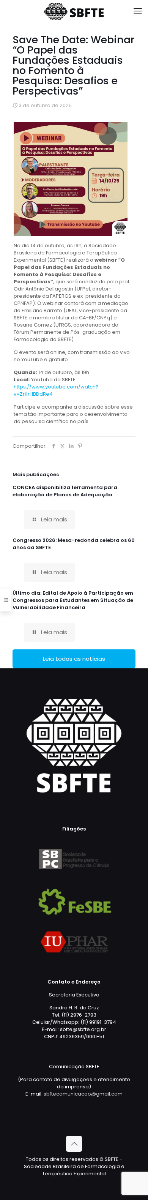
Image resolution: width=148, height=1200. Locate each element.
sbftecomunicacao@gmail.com (83, 1093)
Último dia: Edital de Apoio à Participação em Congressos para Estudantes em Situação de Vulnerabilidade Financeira (73, 600)
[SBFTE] (74, 11)
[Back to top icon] (74, 1144)
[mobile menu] (137, 11)
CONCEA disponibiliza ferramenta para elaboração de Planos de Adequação (65, 491)
